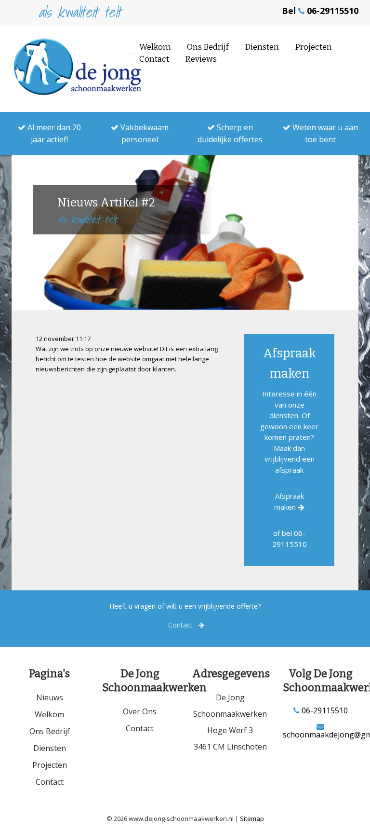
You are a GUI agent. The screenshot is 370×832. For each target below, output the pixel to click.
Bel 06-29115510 (320, 10)
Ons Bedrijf (208, 47)
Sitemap (252, 818)
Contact (154, 59)
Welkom (155, 47)
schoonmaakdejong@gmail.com (321, 733)
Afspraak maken (289, 501)
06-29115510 (324, 711)
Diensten (262, 47)
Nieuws (49, 697)
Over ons (140, 711)
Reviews (201, 59)
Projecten (313, 47)
